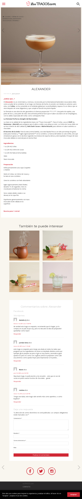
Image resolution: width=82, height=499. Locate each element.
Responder (17, 334)
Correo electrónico (20, 440)
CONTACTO (26, 487)
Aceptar (73, 494)
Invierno (16, 21)
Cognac (8, 17)
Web (15, 447)
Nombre (16, 433)
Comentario (18, 418)
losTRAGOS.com (41, 3)
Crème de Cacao (17, 17)
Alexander (9, 102)
